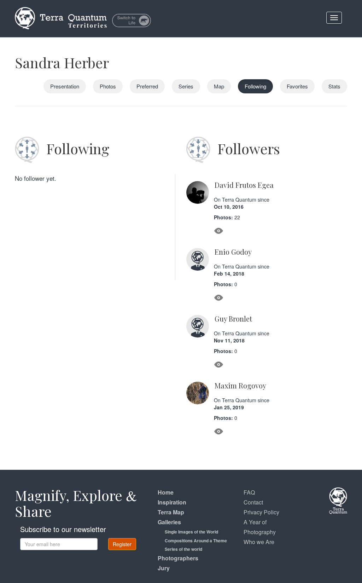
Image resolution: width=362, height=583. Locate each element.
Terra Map (171, 512)
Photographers (178, 558)
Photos (108, 86)
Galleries (169, 522)
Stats (334, 86)
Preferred (147, 86)
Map (219, 86)
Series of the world (183, 549)
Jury (164, 568)
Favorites (297, 86)
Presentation (64, 86)
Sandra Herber (62, 62)
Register (122, 544)
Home (166, 492)
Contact (253, 502)
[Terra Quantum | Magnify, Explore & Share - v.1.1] (61, 9)
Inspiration (172, 502)
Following (255, 86)
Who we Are (259, 542)
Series (186, 86)
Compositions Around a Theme (196, 540)
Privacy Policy (261, 512)
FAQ (249, 492)
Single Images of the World (191, 532)
